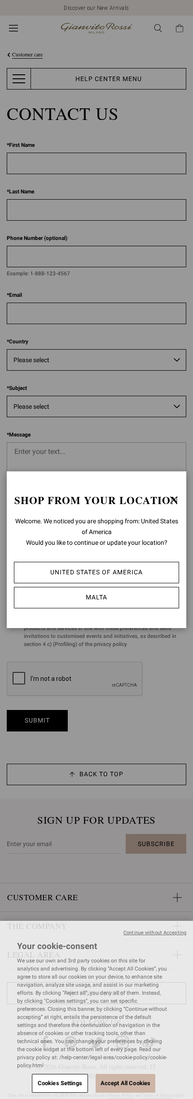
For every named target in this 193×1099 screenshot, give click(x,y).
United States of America (96, 572)
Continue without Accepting (154, 933)
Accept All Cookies (125, 1083)
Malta (96, 597)
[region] (96, 1010)
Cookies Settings (60, 1083)
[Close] (173, 500)
